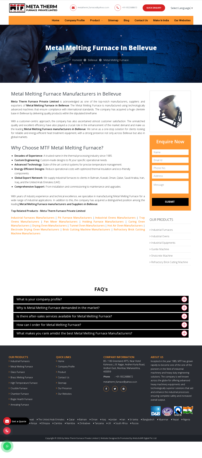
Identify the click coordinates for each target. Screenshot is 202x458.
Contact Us (141, 20)
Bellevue (92, 60)
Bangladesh (148, 419)
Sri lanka (133, 419)
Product (95, 20)
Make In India (161, 20)
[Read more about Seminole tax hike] (7, 446)
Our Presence (65, 388)
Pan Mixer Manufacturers (60, 221)
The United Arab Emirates (51, 419)
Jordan (113, 419)
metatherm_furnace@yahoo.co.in (93, 7)
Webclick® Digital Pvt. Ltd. (145, 438)
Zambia (57, 423)
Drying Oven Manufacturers (49, 225)
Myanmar (163, 419)
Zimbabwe (84, 423)
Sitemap (113, 20)
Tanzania (99, 423)
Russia (134, 423)
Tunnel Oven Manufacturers (87, 225)
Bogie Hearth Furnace (22, 399)
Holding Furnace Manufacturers (103, 221)
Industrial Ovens (160, 236)
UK (109, 423)
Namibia (70, 423)
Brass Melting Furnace (22, 377)
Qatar (71, 419)
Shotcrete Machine (162, 255)
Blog (126, 20)
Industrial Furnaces (162, 230)
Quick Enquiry (153, 8)
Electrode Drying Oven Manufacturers (35, 229)
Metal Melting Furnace (22, 366)
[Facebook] (106, 388)
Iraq (103, 419)
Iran (123, 419)
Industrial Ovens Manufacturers (115, 217)
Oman (94, 419)
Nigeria (186, 419)
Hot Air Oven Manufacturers (125, 225)
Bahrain (82, 419)
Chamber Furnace (20, 393)
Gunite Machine (160, 249)
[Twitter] (115, 388)
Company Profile (75, 20)
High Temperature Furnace (24, 382)
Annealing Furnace (20, 404)
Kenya (33, 423)
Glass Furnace (18, 372)
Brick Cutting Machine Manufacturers (86, 229)
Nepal (175, 419)
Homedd (77, 60)
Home (55, 20)
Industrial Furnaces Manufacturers (32, 217)
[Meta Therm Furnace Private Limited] (33, 8)
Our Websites (182, 20)
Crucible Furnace (19, 388)
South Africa (121, 423)
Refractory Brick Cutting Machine (169, 262)
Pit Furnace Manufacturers (75, 217)
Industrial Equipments (163, 242)
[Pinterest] (124, 388)
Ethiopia (45, 423)
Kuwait (30, 419)
